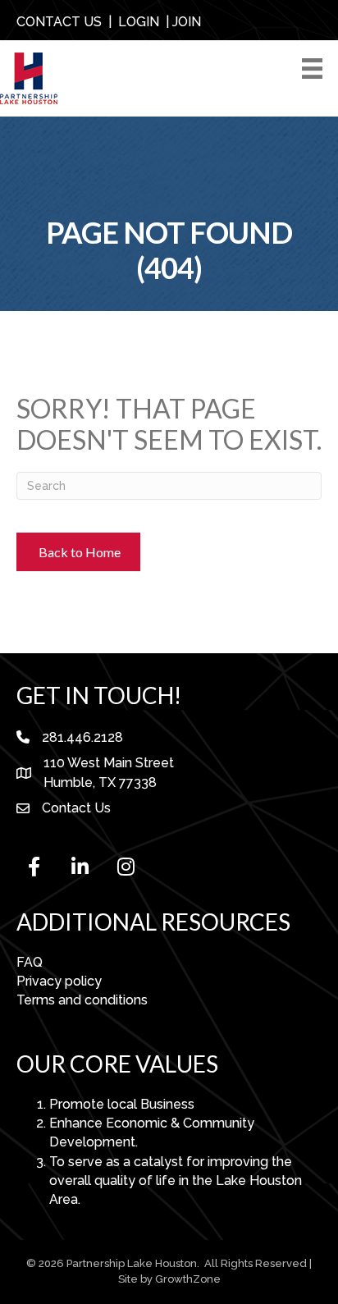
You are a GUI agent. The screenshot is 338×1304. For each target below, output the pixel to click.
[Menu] (315, 69)
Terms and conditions (82, 1000)
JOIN (186, 22)
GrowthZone (188, 1279)
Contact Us (76, 808)
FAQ (29, 962)
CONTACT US (59, 22)
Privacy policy (59, 981)
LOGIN (138, 22)
